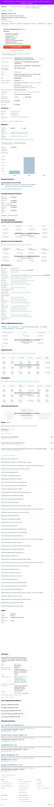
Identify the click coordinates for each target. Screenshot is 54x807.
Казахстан (3, 10)
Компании (39, 6)
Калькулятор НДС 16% (23, 785)
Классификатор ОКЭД (23, 787)
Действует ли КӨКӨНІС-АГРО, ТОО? (10, 704)
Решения (28, 6)
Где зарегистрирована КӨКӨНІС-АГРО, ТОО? (12, 713)
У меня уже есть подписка (16, 50)
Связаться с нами (40, 785)
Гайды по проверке (23, 792)
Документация (4, 799)
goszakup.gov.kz (4, 121)
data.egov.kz (11, 121)
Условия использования (24, 799)
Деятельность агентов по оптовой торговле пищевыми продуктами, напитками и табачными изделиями (20, 185)
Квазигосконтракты (13, 215)
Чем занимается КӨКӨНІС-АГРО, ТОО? (10, 716)
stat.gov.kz (42, 58)
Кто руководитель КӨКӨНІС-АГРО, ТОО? (11, 710)
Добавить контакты (19, 121)
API (2, 797)
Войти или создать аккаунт (32, 7)
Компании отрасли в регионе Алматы (11, 189)
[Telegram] (1, 804)
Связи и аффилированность (7, 785)
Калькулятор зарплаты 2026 (25, 781)
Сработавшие (5, 429)
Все (12, 429)
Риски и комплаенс (5, 781)
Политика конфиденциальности (25, 801)
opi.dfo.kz (3, 346)
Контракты (4, 215)
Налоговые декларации (20, 143)
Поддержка (39, 783)
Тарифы (33, 6)
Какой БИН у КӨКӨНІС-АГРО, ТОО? (9, 707)
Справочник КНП (22, 790)
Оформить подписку (26, 235)
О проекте (39, 781)
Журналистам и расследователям (44, 787)
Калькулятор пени (22, 783)
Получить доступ (16, 47)
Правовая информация (23, 797)
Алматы (10, 10)
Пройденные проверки (10, 455)
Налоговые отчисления (7, 143)
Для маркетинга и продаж (6, 783)
